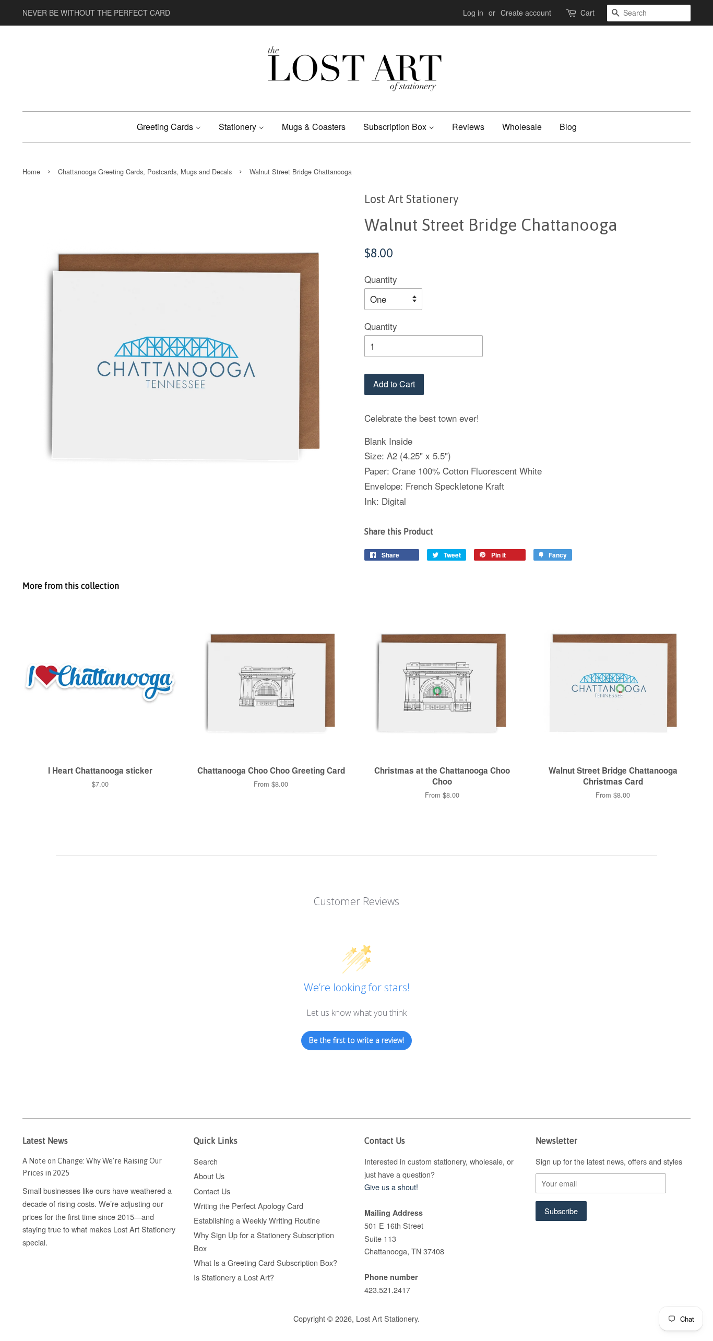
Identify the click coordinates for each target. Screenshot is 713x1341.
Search (206, 1161)
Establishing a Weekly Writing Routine (257, 1220)
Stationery (238, 127)
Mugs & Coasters (314, 127)
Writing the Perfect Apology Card (248, 1205)
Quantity (380, 279)
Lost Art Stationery (387, 1318)
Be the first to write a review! (356, 1040)
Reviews (468, 127)
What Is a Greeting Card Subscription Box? (265, 1262)
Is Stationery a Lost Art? (234, 1277)
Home (31, 171)
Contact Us (212, 1190)
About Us (209, 1175)
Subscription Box (396, 127)
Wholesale (522, 127)
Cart (587, 12)
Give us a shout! (391, 1186)
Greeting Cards (166, 127)
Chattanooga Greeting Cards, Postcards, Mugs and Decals (145, 171)
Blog (568, 127)
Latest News (45, 1140)
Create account (526, 12)
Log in (473, 12)
